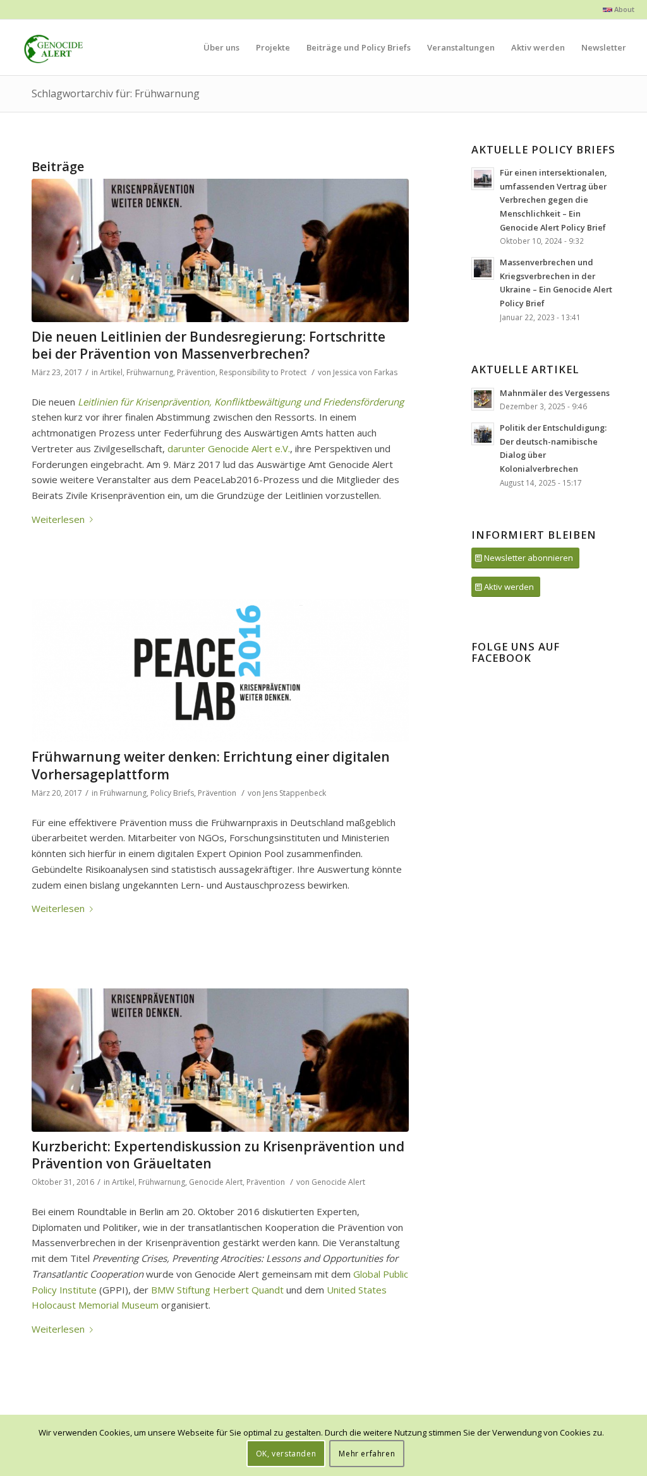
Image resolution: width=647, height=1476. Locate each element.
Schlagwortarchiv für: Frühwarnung (116, 93)
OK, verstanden (286, 1453)
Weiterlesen (58, 519)
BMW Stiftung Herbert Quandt (217, 1289)
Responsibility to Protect (262, 372)
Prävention (196, 372)
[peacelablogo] (220, 671)
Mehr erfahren (367, 1453)
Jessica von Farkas (365, 372)
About (623, 9)
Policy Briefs (172, 793)
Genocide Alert (216, 1182)
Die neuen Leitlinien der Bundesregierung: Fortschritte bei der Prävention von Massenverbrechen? (208, 345)
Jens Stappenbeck (294, 793)
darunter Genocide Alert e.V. (228, 448)
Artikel (111, 372)
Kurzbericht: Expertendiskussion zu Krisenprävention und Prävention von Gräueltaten (218, 1154)
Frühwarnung (149, 372)
